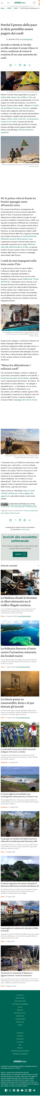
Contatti (20, 1036)
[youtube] (22, 1090)
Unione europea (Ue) (30, 511)
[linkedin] (30, 1090)
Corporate (20, 1016)
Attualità (20, 995)
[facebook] (6, 1090)
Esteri (2, 616)
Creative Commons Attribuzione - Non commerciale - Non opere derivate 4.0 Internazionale (19, 506)
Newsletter (20, 998)
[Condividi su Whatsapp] (24, 65)
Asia (2, 513)
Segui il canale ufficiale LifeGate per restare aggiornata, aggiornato (18, 493)
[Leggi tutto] (38, 566)
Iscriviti (18, 554)
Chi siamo (20, 1039)
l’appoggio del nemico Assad (25, 400)
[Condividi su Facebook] (11, 65)
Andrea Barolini (27, 39)
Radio (20, 1007)
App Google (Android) (20, 1004)
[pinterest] (14, 1090)
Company (20, 1033)
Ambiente (4, 762)
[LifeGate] (20, 2)
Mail (20, 1045)
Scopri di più (25, 529)
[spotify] (18, 1090)
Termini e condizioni (20, 1054)
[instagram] (26, 1090)
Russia (17, 513)
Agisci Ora (20, 1022)
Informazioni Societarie (20, 1051)
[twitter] (10, 1090)
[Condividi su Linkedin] (20, 65)
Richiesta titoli (20, 1013)
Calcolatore (20, 1019)
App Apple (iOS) (20, 1001)
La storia (20, 1042)
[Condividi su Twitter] (15, 65)
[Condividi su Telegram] (29, 65)
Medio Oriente (9, 513)
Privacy (20, 1048)
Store (11, 3)
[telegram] (34, 1090)
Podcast (20, 1010)
